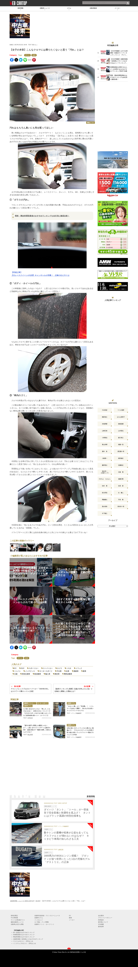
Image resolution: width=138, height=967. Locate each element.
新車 (84, 671)
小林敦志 (104, 437)
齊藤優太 (104, 499)
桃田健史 (120, 458)
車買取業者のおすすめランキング (23, 934)
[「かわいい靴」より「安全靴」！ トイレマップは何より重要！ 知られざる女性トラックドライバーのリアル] (59, 709)
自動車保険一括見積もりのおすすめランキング (28, 939)
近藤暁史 (120, 465)
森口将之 (120, 437)
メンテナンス (30, 671)
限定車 (57, 674)
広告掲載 (101, 924)
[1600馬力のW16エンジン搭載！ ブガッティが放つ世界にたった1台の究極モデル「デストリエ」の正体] (27, 856)
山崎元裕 (60, 849)
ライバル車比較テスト (18, 920)
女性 (34, 55)
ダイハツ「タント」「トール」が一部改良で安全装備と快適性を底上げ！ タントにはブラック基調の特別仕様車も (67, 812)
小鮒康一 (104, 458)
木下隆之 (104, 513)
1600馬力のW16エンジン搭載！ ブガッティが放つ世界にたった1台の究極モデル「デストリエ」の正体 (67, 858)
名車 (67, 671)
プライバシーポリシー (105, 918)
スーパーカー (48, 668)
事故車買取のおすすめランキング (23, 937)
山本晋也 (120, 431)
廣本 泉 (104, 451)
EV (15, 668)
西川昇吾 (104, 492)
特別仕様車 (26, 674)
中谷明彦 (104, 410)
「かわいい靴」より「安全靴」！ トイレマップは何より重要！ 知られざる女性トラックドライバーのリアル (80, 708)
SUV (22, 668)
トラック (79, 668)
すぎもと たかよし (105, 479)
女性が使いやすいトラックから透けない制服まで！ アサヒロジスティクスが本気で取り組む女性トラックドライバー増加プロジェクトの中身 (80, 731)
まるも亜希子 (121, 417)
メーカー (72, 920)
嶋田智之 (104, 417)
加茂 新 (120, 486)
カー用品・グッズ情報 (41, 922)
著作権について (103, 922)
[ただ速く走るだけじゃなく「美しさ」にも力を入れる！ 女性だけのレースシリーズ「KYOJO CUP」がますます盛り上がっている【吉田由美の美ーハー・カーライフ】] (16, 709)
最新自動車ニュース (50, 806)
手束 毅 (120, 499)
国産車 (76, 671)
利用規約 (101, 920)
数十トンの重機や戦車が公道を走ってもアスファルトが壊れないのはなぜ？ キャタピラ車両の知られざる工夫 (66, 835)
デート (27, 55)
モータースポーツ (45, 671)
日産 (15, 674)
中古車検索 (14, 918)
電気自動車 (68, 674)
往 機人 (120, 492)
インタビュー (38, 920)
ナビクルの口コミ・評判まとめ (23, 941)
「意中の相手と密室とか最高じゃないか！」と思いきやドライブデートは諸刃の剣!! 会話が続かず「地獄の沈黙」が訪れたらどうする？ (37, 729)
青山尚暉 (30, 734)
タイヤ (59, 668)
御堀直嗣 (120, 424)
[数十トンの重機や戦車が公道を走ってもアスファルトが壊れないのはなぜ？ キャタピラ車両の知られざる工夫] (27, 833)
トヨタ (68, 668)
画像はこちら (90, 122)
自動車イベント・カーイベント (30, 703)
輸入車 (47, 674)
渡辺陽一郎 (121, 451)
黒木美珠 (104, 506)
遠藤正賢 (120, 479)
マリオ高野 (121, 410)
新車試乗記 (14, 915)
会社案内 (101, 915)
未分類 (38, 901)
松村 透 (104, 486)
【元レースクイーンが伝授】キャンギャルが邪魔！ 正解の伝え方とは (40, 275)
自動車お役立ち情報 (17, 924)
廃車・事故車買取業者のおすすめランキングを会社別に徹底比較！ (42, 216)
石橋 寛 (120, 472)
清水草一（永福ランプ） (104, 472)
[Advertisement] (52, 769)
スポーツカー (33, 668)
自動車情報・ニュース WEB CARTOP (22, 901)
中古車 (59, 671)
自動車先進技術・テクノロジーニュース (47, 915)
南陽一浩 (120, 444)
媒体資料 (101, 926)
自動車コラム (28, 706)
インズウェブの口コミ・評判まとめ (24, 943)
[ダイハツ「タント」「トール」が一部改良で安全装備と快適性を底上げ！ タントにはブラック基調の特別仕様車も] (27, 810)
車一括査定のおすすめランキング (23, 932)
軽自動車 (37, 674)
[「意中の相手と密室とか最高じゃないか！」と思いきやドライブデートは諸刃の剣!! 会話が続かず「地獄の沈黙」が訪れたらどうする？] (16, 731)
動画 (70, 918)
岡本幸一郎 (121, 506)
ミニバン (17, 671)
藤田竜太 (104, 465)
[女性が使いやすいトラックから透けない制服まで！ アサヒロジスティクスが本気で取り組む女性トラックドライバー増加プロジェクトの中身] (59, 731)
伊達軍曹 (104, 424)
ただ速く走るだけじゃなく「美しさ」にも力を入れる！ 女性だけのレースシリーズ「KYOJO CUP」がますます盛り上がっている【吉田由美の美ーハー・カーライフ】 (37, 712)
